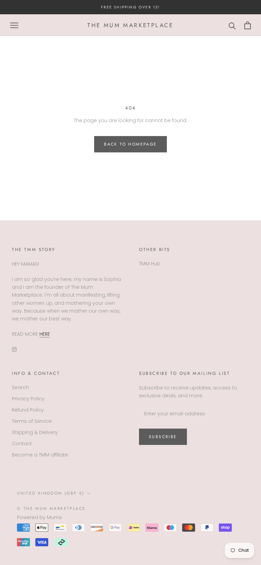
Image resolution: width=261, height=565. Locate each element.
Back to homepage (130, 144)
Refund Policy (28, 409)
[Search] (232, 25)
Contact (22, 443)
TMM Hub (149, 263)
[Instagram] (14, 349)
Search (20, 387)
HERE (44, 334)
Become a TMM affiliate (40, 454)
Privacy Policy (28, 398)
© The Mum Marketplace (51, 508)
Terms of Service (32, 421)
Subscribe (163, 437)
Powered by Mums (39, 517)
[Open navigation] (14, 25)
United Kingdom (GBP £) (51, 493)
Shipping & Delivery (35, 432)
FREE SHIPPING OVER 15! (130, 7)
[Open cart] (247, 25)
